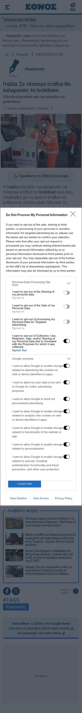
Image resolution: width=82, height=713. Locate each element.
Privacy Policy (63, 498)
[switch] (66, 293)
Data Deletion (18, 498)
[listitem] (41, 283)
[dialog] (41, 356)
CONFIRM (24, 483)
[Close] (74, 215)
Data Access (41, 498)
